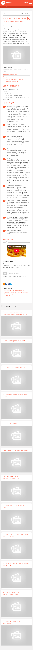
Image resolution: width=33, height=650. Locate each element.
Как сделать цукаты (8, 77)
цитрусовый (10, 121)
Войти (26, 3)
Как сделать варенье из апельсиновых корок (11, 593)
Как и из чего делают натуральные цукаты (15, 507)
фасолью (23, 167)
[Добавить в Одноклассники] (4, 284)
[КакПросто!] (6, 3)
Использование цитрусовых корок (15, 450)
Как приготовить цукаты (10, 74)
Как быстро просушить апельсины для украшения (15, 535)
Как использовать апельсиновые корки (15, 395)
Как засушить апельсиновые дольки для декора (16, 564)
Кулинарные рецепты (13, 6)
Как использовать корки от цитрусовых (12, 622)
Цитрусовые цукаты (10, 423)
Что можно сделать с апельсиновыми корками (12, 478)
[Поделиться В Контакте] (6, 284)
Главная (3, 6)
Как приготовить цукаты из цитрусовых (16, 292)
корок (9, 143)
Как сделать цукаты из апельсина (14, 290)
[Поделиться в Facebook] (9, 284)
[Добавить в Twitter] (11, 284)
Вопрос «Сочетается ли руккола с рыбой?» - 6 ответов (16, 80)
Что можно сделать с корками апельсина (13, 294)
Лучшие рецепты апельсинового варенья (15, 276)
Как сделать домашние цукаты (14, 367)
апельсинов (18, 106)
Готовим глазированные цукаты (14, 341)
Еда (7, 6)
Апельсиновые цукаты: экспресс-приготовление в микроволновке (15, 313)
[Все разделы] (30, 3)
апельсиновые (25, 159)
